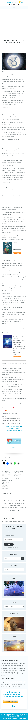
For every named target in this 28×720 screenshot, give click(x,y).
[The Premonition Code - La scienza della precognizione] (7, 336)
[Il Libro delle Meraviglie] (7, 242)
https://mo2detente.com (11, 413)
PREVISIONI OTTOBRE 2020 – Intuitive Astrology (7, 482)
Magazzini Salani (17, 249)
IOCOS (20, 716)
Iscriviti (9, 544)
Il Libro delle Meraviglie (18, 245)
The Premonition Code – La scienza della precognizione (18, 342)
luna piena (9, 493)
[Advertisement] (14, 24)
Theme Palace (22, 718)
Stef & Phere (16, 242)
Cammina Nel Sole (9, 714)
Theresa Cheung (16, 336)
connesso (10, 521)
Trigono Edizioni (16, 352)
